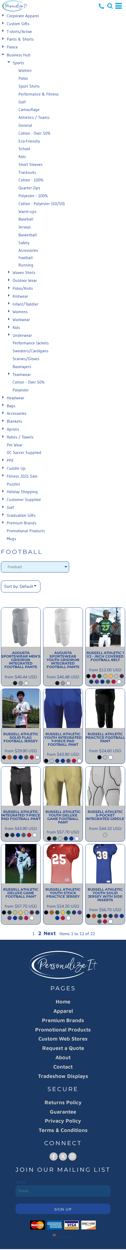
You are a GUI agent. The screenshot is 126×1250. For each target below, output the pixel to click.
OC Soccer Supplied (24, 452)
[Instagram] (72, 1156)
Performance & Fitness (38, 94)
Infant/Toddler (25, 304)
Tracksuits (27, 172)
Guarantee (63, 1112)
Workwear (21, 319)
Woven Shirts (24, 272)
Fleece (12, 47)
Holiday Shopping (22, 491)
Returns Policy (63, 1102)
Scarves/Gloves (26, 358)
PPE (10, 460)
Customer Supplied (24, 499)
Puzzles (13, 484)
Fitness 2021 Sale (22, 476)
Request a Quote (63, 1048)
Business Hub (18, 55)
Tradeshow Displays (63, 1076)
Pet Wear (15, 445)
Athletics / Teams (34, 117)
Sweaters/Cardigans (30, 350)
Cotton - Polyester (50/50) (41, 203)
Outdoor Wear (25, 280)
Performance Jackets (31, 343)
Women (25, 70)
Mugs (11, 538)
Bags (11, 405)
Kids (22, 156)
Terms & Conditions (63, 1130)
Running (25, 265)
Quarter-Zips (29, 187)
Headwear (15, 398)
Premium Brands (21, 523)
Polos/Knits (23, 288)
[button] (110, 6)
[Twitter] (63, 1156)
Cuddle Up (16, 468)
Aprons (13, 429)
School (24, 148)
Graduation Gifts (21, 515)
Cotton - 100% (30, 180)
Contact (63, 1067)
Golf (21, 102)
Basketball (27, 234)
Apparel (63, 1011)
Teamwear (22, 374)
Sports (18, 62)
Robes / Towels (20, 437)
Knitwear (20, 296)
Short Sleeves (30, 164)
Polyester (21, 390)
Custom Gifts (18, 23)
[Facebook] (54, 1156)
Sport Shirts (29, 86)
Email (21, 1182)
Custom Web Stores (63, 1039)
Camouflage (29, 109)
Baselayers (22, 366)
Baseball (25, 219)
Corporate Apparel (23, 15)
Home (63, 1001)
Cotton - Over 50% (34, 133)
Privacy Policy (63, 1121)
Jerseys (24, 227)
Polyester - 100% (33, 195)
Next (50, 933)
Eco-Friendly (29, 141)
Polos (23, 78)
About (63, 1057)
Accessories (28, 250)
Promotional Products (26, 530)
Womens (20, 311)
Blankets (14, 421)
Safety (23, 242)
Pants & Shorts (20, 39)
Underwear (22, 335)
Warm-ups (27, 211)
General (25, 125)
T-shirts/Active (19, 31)
